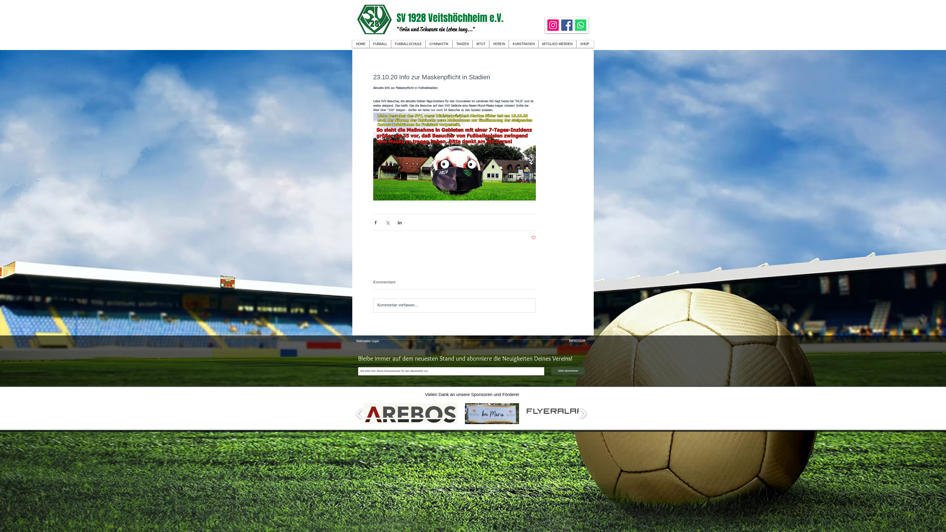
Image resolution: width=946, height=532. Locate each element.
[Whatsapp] (580, 25)
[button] (499, 44)
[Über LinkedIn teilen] (399, 222)
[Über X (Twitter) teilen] (387, 222)
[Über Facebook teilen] (375, 222)
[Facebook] (567, 25)
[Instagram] (553, 25)
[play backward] (359, 413)
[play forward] (583, 413)
